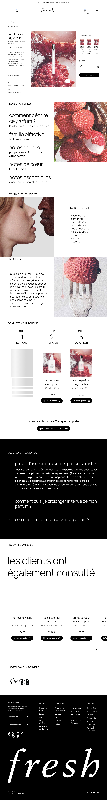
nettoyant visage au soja (22, 619)
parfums (15, 22)
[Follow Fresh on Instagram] (18, 733)
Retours (58, 724)
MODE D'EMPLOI (12, 79)
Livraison (58, 720)
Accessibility (92, 718)
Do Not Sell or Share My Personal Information (92, 727)
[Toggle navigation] (9, 11)
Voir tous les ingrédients (23, 194)
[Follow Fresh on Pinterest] (22, 733)
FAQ (56, 717)
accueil (10, 22)
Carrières (42, 717)
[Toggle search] (17, 11)
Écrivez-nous (60, 714)
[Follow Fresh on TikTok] (9, 736)
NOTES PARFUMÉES (13, 75)
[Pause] (96, 2)
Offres (73, 717)
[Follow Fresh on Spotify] (18, 736)
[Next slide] (96, 411)
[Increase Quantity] (97, 66)
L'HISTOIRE (11, 82)
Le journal (43, 714)
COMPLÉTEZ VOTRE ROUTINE (16, 86)
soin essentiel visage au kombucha (52, 619)
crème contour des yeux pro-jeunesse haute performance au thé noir (81, 619)
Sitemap (90, 721)
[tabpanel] (53, 2)
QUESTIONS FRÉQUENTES (15, 92)
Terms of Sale (92, 711)
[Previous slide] (90, 411)
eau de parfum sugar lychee (81, 382)
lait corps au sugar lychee (51, 382)
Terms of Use (92, 708)
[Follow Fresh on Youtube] (13, 736)
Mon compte (76, 708)
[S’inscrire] (26, 716)
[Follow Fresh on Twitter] (13, 733)
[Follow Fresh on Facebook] (9, 733)
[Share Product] (67, 81)
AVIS (9, 89)
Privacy (90, 715)
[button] (82, 47)
